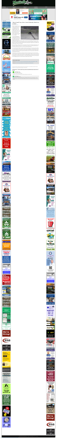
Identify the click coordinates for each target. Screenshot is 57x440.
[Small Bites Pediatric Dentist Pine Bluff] (6, 137)
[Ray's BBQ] (50, 118)
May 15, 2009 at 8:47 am (18, 76)
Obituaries (6, 25)
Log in (37, 436)
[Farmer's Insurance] (50, 183)
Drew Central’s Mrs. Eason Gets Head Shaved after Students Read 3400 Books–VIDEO (26, 61)
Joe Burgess (28, 436)
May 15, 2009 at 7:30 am (18, 72)
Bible (6, 22)
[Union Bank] (50, 359)
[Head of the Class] (6, 404)
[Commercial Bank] (6, 329)
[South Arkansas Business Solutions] (50, 228)
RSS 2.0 (15, 67)
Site (28, 66)
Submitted (17, 24)
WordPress (34, 436)
